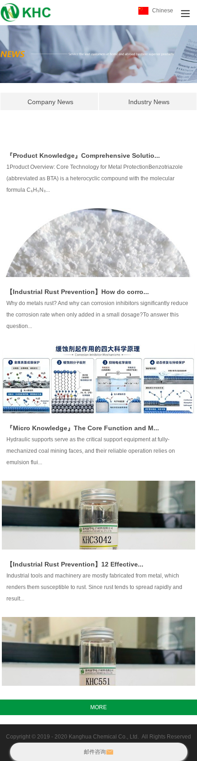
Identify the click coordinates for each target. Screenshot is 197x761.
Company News (50, 102)
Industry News (149, 102)
